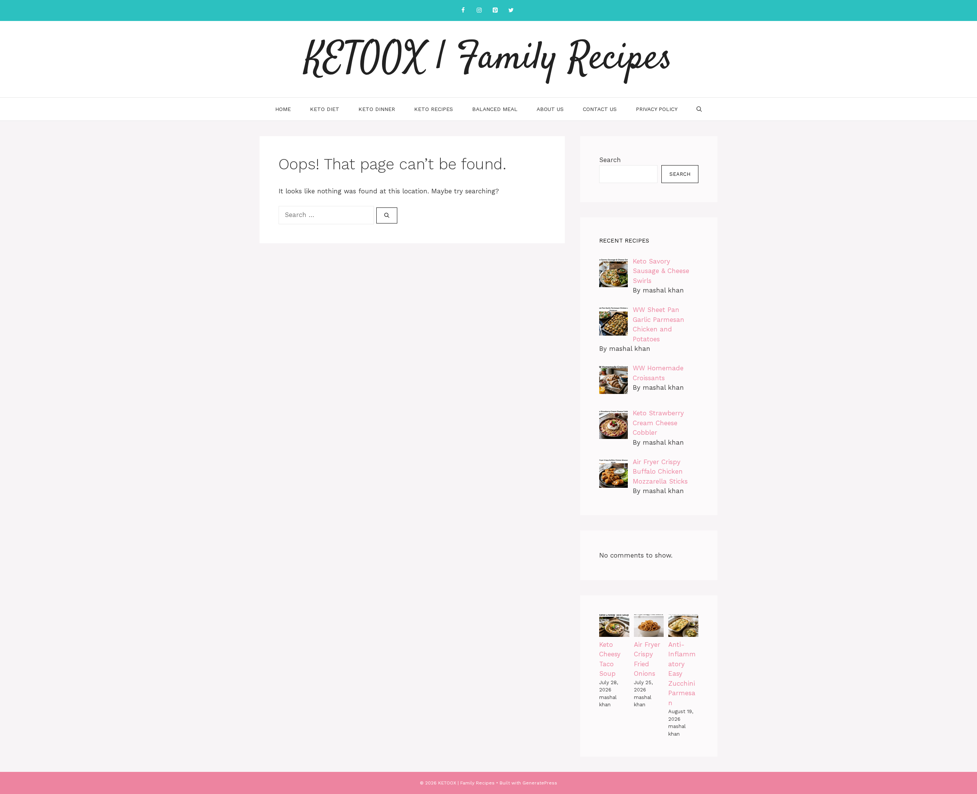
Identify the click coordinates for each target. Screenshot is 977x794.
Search (610, 160)
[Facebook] (462, 10)
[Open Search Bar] (699, 109)
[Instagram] (478, 10)
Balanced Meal (495, 109)
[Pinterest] (494, 10)
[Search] (386, 215)
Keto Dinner (376, 109)
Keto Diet (324, 109)
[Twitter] (511, 10)
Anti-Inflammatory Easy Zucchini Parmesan (682, 674)
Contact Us (600, 109)
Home (283, 109)
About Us (550, 109)
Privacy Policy (656, 109)
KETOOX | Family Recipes (488, 59)
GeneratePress (539, 783)
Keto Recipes (433, 109)
